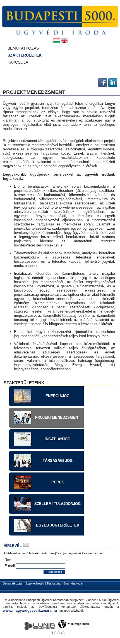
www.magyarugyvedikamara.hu (30, 610)
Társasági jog (58, 460)
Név (7, 559)
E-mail (9, 566)
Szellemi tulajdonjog (57, 504)
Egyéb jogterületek (57, 525)
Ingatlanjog (57, 439)
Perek (57, 482)
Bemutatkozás (23, 48)
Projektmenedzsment (57, 417)
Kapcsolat (19, 62)
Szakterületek (21, 55)
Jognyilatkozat (73, 583)
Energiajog (57, 396)
